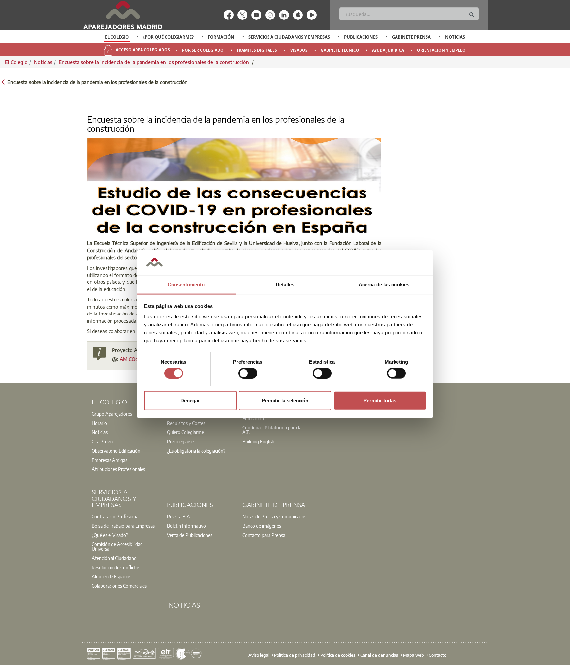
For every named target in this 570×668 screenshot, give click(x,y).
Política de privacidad (294, 655)
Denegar (190, 400)
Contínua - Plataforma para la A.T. (271, 430)
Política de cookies (337, 655)
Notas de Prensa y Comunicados (274, 516)
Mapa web (413, 655)
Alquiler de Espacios (111, 576)
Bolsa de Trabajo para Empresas (123, 526)
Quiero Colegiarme (185, 432)
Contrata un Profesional (115, 516)
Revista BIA (178, 516)
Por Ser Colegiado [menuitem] (203, 50)
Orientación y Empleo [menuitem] (441, 50)
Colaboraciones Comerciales (119, 586)
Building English (258, 441)
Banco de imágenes (261, 526)
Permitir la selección (285, 400)
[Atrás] (3, 81)
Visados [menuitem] (299, 50)
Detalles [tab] (285, 284)
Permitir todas (380, 400)
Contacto (437, 655)
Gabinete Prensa (411, 37)
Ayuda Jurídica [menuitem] (388, 50)
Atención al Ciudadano (114, 558)
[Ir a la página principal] (122, 15)
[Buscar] (471, 14)
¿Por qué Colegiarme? (168, 37)
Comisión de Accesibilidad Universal (117, 546)
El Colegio (117, 37)
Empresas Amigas (109, 460)
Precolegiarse (180, 441)
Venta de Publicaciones (189, 535)
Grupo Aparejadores (112, 414)
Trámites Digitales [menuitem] (257, 50)
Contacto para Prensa (263, 535)
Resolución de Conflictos (116, 567)
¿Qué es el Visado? (110, 535)
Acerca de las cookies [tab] (384, 284)
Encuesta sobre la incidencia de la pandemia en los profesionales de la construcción (154, 62)
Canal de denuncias (379, 655)
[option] (117, 37)
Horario (99, 423)
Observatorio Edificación (116, 451)
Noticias (455, 37)
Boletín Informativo (186, 526)
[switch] (247, 373)
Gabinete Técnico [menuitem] (340, 50)
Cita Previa (102, 441)
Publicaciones (361, 37)
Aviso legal (258, 655)
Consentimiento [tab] (186, 284)
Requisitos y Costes (186, 423)
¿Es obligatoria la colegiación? (196, 451)
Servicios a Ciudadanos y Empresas (289, 37)
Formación (221, 37)
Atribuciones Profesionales (118, 469)
